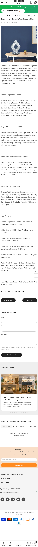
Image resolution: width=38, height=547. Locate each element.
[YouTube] (18, 499)
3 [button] (14, 412)
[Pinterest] (9, 291)
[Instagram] (8, 499)
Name (2, 317)
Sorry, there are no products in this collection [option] (19, 434)
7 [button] (23, 412)
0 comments (13, 22)
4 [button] (16, 412)
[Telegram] (16, 291)
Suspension (20, 427)
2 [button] (12, 412)
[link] (10, 544)
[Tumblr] (12, 291)
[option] (19, 392)
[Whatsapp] (23, 291)
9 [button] (27, 412)
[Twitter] (5, 291)
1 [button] (10, 412)
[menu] (2, 2)
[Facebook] (2, 291)
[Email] (19, 291)
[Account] (31, 2)
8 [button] (25, 412)
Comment (4, 334)
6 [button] (21, 412)
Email (2, 326)
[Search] (7, 2)
